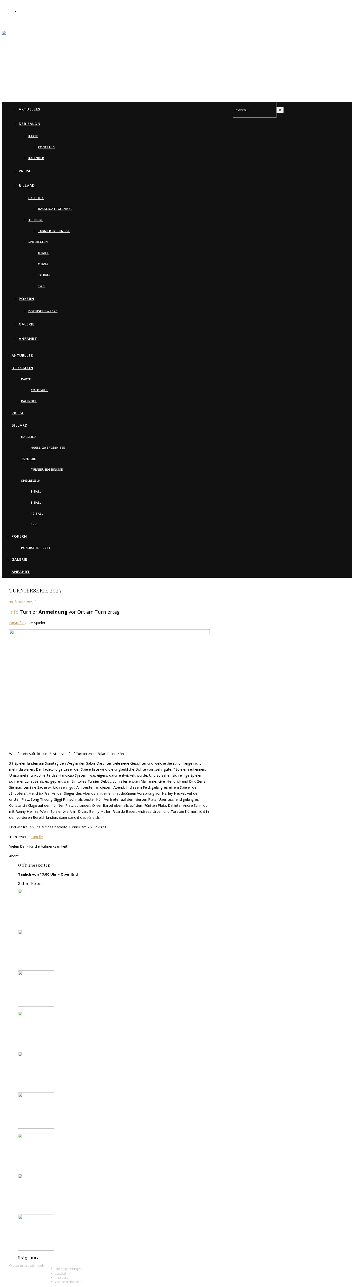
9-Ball (43, 264)
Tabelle (37, 836)
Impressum (63, 1277)
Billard (27, 185)
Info (14, 612)
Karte (33, 136)
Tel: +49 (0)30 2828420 (37, 11)
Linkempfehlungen (68, 1269)
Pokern (26, 298)
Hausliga (36, 198)
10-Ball (44, 275)
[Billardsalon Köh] (98, 43)
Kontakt (60, 1273)
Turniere (35, 220)
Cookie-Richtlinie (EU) (70, 1282)
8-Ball (43, 253)
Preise (25, 171)
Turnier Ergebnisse (54, 231)
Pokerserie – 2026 (43, 311)
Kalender (36, 158)
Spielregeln (38, 242)
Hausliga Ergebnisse (55, 209)
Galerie (26, 324)
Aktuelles (29, 109)
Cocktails (46, 147)
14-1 (41, 286)
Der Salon (29, 123)
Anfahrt (28, 338)
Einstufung (17, 622)
